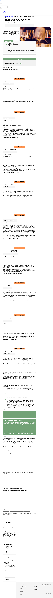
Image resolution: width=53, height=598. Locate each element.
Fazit (21, 63)
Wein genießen (10, 16)
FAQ (6, 551)
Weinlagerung (35, 589)
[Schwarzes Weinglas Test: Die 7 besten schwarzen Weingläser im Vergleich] (13, 507)
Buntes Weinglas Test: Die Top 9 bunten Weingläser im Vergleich (14, 469)
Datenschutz (21, 591)
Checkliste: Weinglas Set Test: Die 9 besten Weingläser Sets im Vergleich (11, 548)
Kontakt (20, 592)
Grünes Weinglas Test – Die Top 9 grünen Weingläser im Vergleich (15, 490)
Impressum (21, 589)
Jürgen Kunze (9, 522)
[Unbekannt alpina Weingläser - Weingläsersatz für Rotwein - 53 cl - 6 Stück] (19, 278)
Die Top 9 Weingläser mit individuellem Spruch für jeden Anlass (9, 560)
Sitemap (21, 588)
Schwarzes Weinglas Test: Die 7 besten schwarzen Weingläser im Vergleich (16, 511)
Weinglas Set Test (9, 546)
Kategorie (4, 11)
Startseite (6, 16)
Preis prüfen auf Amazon (19, 78)
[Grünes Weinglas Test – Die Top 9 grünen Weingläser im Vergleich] (13, 487)
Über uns (4, 12)
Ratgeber (35, 586)
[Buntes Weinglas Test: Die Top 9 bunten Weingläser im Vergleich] (13, 466)
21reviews (50, 593)
